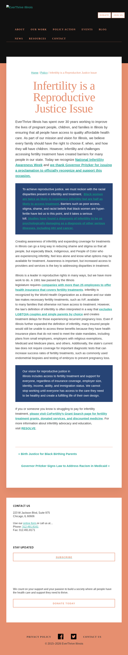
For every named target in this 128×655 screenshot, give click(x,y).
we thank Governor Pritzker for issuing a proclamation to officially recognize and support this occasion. (63, 170)
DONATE (104, 15)
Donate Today (64, 603)
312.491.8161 (30, 526)
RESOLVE (28, 428)
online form (30, 523)
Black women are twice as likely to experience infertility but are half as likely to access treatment (62, 199)
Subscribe (64, 557)
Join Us (118, 15)
